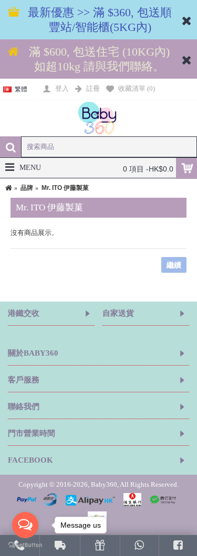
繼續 (174, 265)
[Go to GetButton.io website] (25, 545)
